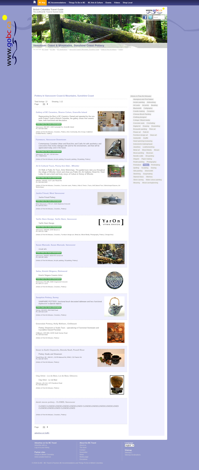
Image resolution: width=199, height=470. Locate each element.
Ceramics (150, 111)
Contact (82, 450)
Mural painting (138, 153)
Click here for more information (49, 124)
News (82, 454)
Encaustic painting (140, 129)
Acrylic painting (139, 102)
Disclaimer (83, 459)
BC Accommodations (57, 3)
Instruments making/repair (142, 144)
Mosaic (156, 150)
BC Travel (45, 49)
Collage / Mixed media (141, 120)
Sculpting (144, 168)
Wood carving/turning (150, 183)
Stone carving (138, 180)
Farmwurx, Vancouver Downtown (51, 139)
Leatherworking (148, 147)
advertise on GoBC (42, 433)
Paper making (147, 159)
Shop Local (127, 3)
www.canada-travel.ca (43, 457)
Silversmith (149, 171)
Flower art (137, 132)
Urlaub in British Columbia (44, 454)
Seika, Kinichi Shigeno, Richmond (51, 271)
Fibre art (152, 129)
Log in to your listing (42, 447)
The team (83, 447)
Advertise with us (41, 445)
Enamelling (155, 126)
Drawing (146, 126)
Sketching (137, 174)
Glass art (153, 135)
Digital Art (136, 126)
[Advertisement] (99, 71)
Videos (117, 3)
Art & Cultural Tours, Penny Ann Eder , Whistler (57, 166)
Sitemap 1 (128, 452)
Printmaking (155, 165)
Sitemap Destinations (133, 455)
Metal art (136, 150)
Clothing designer (139, 117)
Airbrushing (151, 102)
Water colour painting (154, 180)
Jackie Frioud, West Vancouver (50, 193)
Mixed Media (147, 150)
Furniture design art (140, 135)
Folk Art (146, 132)
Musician (149, 153)
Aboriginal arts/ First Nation (143, 99)
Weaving (136, 183)
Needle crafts (138, 156)
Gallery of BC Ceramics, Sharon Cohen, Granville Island (61, 112)
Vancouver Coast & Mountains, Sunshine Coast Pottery (68, 45)
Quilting (136, 168)
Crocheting (151, 123)
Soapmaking (147, 174)
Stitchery (149, 177)
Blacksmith (137, 108)
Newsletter (83, 452)
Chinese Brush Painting (142, 114)
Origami (136, 159)
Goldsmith (137, 138)
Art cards (136, 105)
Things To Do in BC (77, 3)
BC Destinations (62, 49)
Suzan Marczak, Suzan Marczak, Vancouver (55, 245)
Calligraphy (148, 108)
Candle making (139, 111)
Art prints (145, 105)
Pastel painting (138, 162)
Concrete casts (138, 123)
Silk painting (137, 171)
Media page (84, 457)
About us (83, 445)
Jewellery (136, 147)
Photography (151, 162)
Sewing (153, 168)
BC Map (42, 3)
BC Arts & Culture (95, 3)
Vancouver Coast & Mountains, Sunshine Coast (84, 49)
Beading (154, 105)
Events (108, 3)
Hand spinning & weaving (142, 141)
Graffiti (145, 138)
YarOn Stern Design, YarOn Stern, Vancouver (56, 219)
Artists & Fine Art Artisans (109, 49)
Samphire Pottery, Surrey (47, 297)
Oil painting (150, 156)
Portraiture (137, 165)
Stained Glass (138, 177)
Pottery (121, 49)
